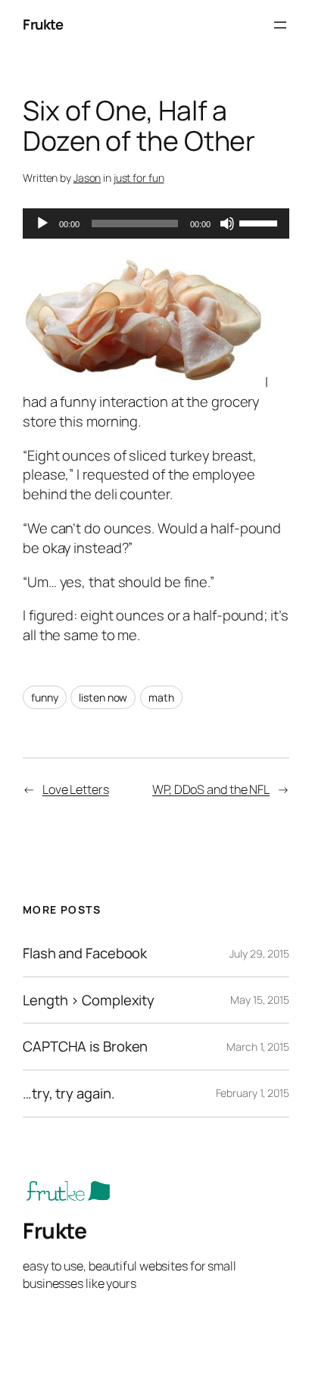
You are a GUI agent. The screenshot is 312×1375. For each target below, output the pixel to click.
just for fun (139, 177)
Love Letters (75, 789)
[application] (156, 223)
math (161, 697)
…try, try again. (68, 1094)
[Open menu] (280, 25)
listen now (103, 697)
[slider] (260, 222)
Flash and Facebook (85, 953)
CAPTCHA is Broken (85, 1047)
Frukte (43, 24)
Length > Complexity (88, 1000)
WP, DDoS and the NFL (211, 789)
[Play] (42, 223)
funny (44, 697)
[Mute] (227, 223)
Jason (87, 177)
